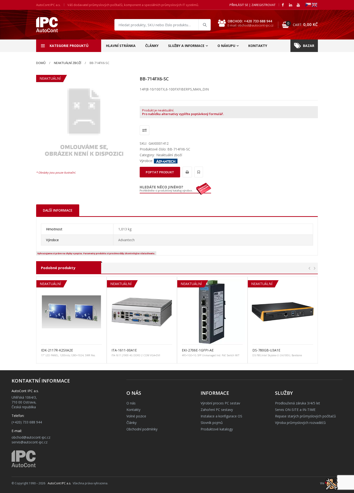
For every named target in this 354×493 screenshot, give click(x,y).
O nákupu (226, 45)
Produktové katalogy (217, 429)
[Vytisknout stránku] (186, 172)
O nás (131, 403)
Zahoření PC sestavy (217, 409)
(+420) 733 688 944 (27, 422)
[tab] (57, 210)
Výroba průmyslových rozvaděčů (300, 422)
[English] (315, 4)
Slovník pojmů (212, 422)
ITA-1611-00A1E (124, 350)
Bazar (308, 45)
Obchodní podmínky (141, 429)
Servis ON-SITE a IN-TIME (295, 409)
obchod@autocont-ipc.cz (31, 437)
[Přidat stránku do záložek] (198, 172)
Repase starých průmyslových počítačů (305, 416)
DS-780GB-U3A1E (266, 350)
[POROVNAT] (144, 130)
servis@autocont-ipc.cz (29, 442)
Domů (41, 63)
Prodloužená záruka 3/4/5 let (297, 403)
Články (151, 45)
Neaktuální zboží (67, 63)
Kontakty (257, 45)
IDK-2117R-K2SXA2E (57, 350)
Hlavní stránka (121, 45)
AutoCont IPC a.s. (59, 483)
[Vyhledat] (204, 24)
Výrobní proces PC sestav (220, 403)
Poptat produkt (160, 172)
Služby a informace (186, 45)
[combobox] (162, 24)
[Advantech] (165, 160)
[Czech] (308, 4)
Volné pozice (136, 416)
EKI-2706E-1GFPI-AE (198, 350)
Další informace (57, 210)
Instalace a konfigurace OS (221, 416)
